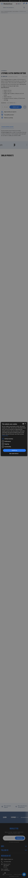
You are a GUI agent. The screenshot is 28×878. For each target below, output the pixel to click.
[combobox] (23, 423)
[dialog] (14, 439)
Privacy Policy (5, 435)
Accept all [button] (14, 450)
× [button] (25, 423)
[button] (3, 874)
